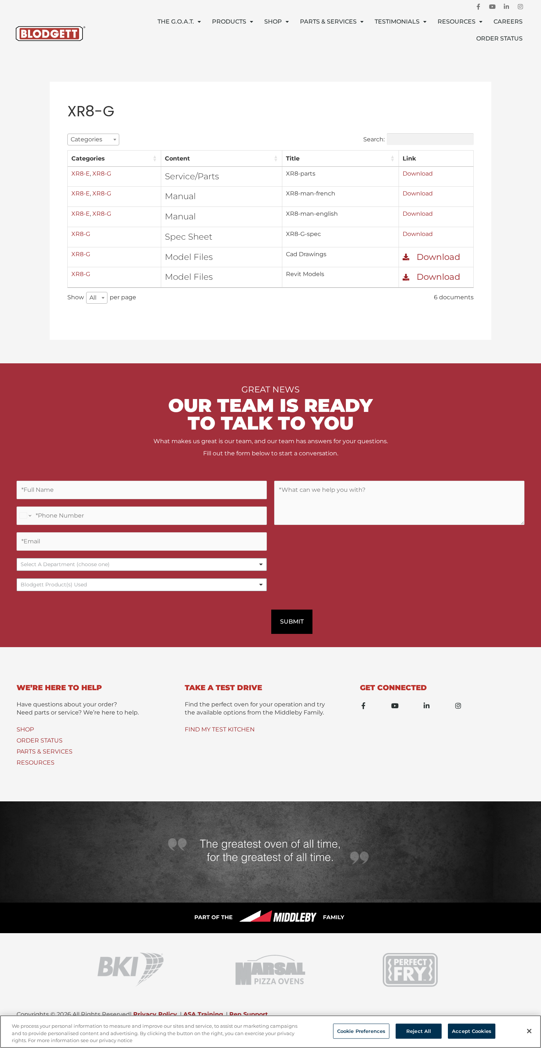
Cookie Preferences (361, 1031)
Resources (456, 21)
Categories (88, 158)
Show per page (101, 297)
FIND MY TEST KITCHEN (220, 729)
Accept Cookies (471, 1031)
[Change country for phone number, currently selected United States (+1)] (25, 516)
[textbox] (89, 139)
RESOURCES (35, 762)
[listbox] (142, 564)
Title (293, 158)
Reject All (418, 1031)
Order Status (499, 38)
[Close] (529, 1031)
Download (418, 173)
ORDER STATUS (40, 740)
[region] (270, 1031)
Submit (292, 621)
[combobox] (93, 139)
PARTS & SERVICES (45, 751)
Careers (508, 21)
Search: (374, 138)
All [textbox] (92, 297)
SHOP (25, 729)
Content (177, 158)
